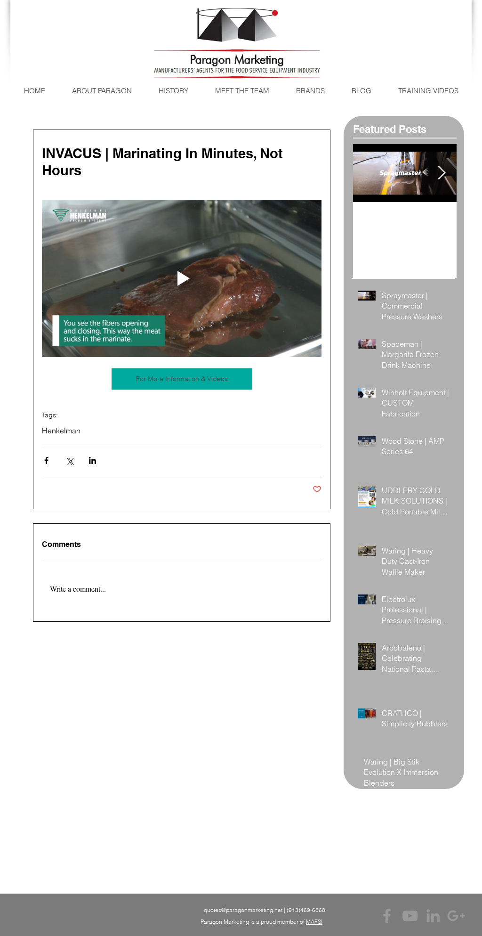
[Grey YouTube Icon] (410, 915)
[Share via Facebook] (46, 460)
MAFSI (314, 921)
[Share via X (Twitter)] (69, 460)
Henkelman (61, 430)
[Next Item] (441, 173)
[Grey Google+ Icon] (456, 915)
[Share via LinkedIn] (92, 460)
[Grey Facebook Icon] (387, 915)
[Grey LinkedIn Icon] (433, 915)
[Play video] (181, 278)
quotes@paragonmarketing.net (243, 909)
